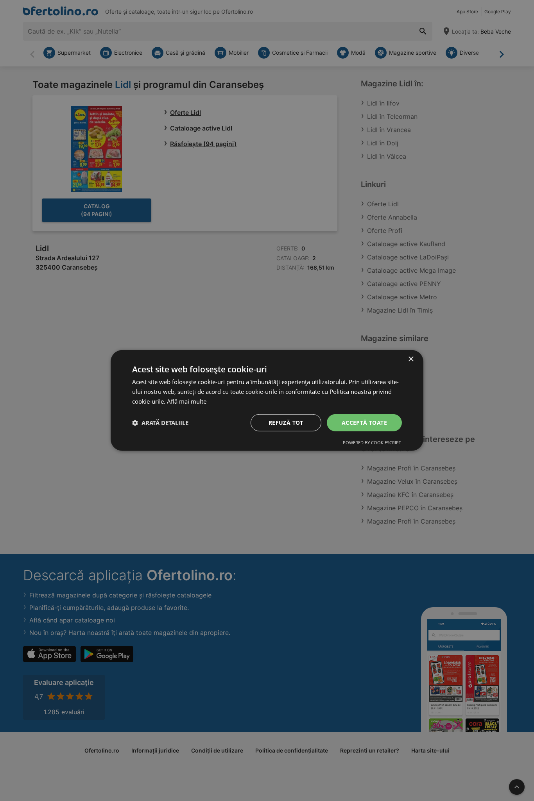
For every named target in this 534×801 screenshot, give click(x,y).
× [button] (411, 359)
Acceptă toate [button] (364, 422)
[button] (160, 422)
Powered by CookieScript (372, 442)
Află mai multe (186, 401)
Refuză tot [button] (286, 422)
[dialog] (267, 400)
